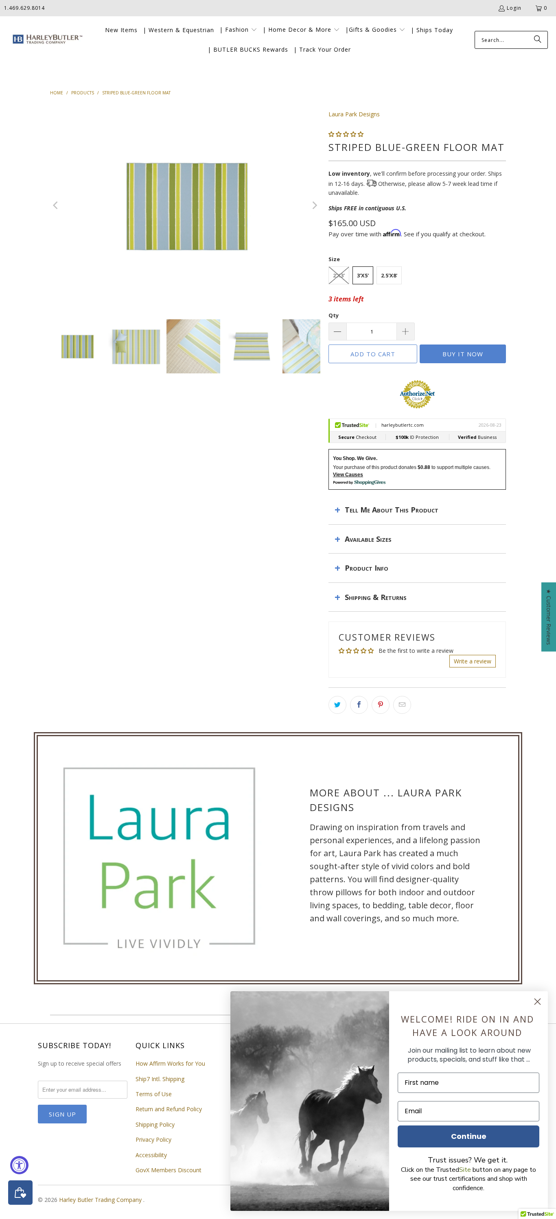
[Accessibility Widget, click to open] (19, 1165)
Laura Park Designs (354, 114)
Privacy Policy (153, 1139)
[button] (238, 30)
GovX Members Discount (168, 1170)
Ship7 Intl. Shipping (160, 1079)
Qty (333, 315)
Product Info (366, 568)
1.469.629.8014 (24, 7)
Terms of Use (154, 1094)
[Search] (538, 40)
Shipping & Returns (376, 597)
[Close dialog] (537, 1001)
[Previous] (56, 205)
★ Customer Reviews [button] (549, 617)
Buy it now (462, 354)
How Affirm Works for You (170, 1063)
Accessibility (151, 1155)
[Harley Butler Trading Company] (45, 40)
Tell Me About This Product (391, 510)
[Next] (314, 205)
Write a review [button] (472, 661)
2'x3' (339, 275)
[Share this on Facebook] (359, 705)
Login (514, 7)
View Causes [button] (348, 475)
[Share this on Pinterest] (381, 705)
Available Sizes (368, 539)
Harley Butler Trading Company (101, 1200)
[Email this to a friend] (402, 705)
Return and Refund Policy (169, 1109)
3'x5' (363, 275)
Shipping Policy (155, 1124)
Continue (468, 1136)
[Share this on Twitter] (337, 705)
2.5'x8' (389, 275)
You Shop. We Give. (355, 458)
